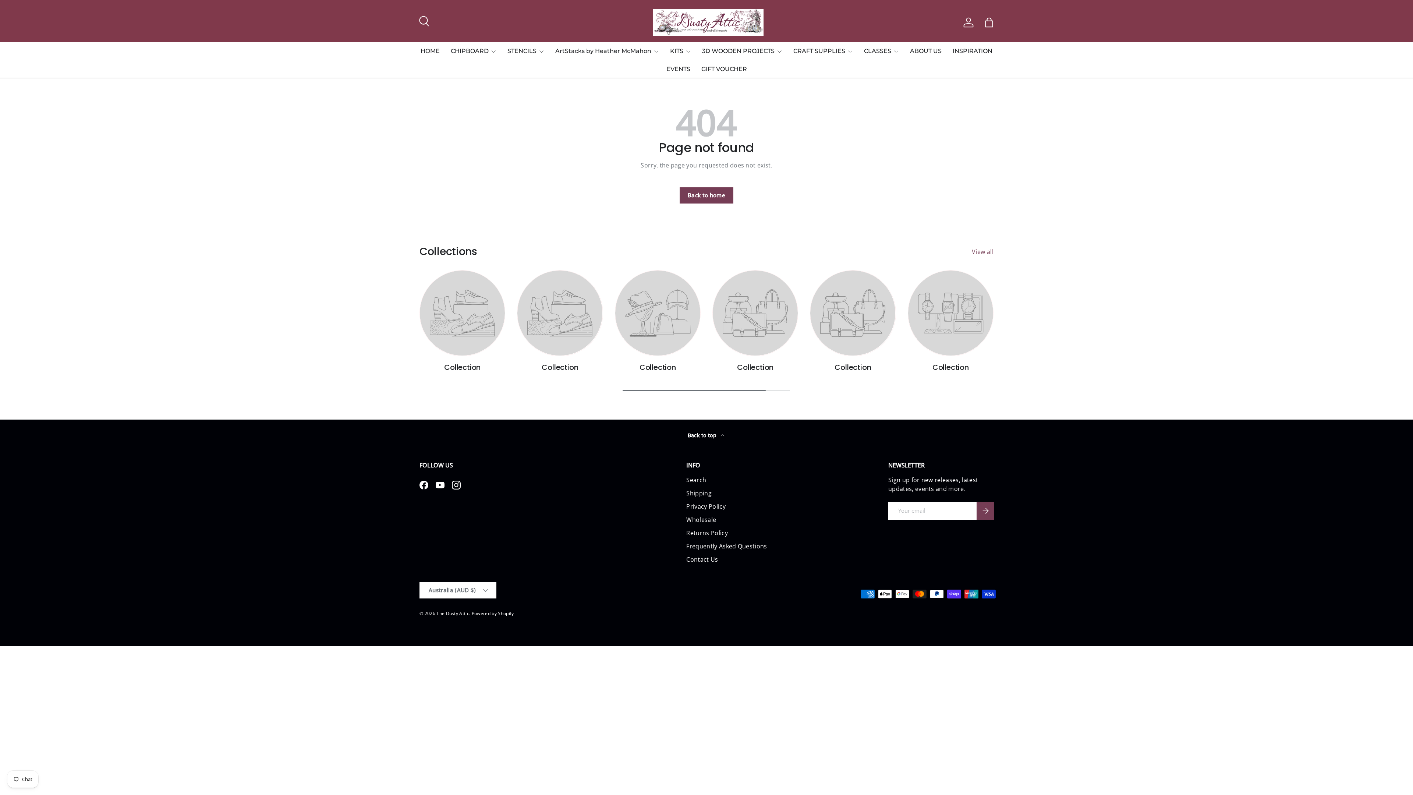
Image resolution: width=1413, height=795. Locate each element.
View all (983, 252)
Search (696, 480)
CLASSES (877, 50)
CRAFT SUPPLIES (819, 50)
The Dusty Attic (452, 613)
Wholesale (701, 520)
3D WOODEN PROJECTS (738, 50)
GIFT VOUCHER (724, 69)
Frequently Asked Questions (726, 546)
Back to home (706, 195)
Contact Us (702, 559)
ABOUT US (926, 50)
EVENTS (678, 69)
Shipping (699, 493)
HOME (430, 50)
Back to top (703, 435)
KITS (676, 50)
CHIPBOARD (470, 50)
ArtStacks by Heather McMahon (603, 50)
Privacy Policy (705, 506)
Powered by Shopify (493, 613)
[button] (989, 22)
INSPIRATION (972, 50)
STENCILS (521, 50)
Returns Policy (706, 533)
